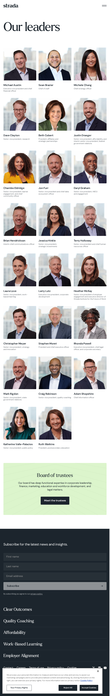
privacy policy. (37, 594)
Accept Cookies (89, 688)
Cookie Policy (86, 681)
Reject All (68, 688)
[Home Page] (10, 5)
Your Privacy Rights (19, 688)
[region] (52, 681)
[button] (104, 6)
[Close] (98, 671)
